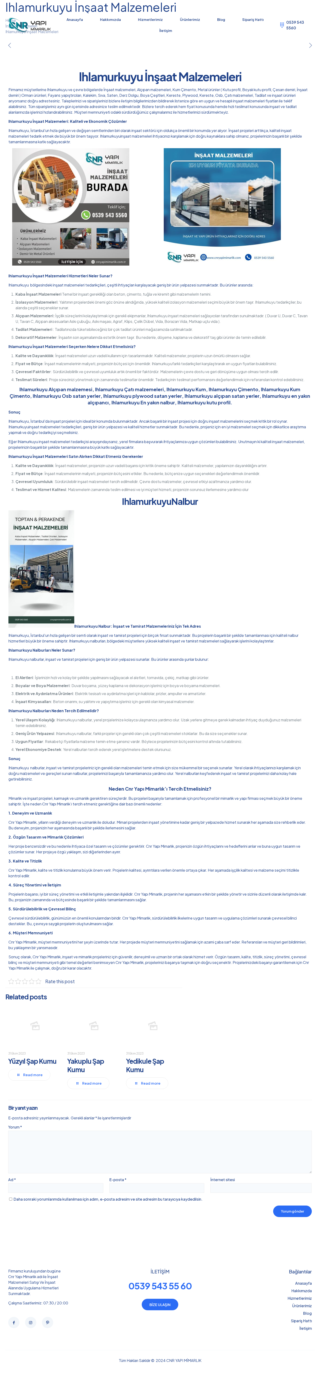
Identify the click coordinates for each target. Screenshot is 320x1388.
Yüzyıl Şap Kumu (32, 1061)
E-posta (118, 1179)
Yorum (15, 1127)
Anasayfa (303, 1283)
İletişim (305, 1328)
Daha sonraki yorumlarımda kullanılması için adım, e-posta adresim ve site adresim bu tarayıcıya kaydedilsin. (108, 1199)
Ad (12, 1179)
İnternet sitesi (222, 1179)
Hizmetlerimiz (300, 1298)
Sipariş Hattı (301, 1320)
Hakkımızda (301, 1290)
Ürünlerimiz (302, 1305)
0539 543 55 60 (160, 1285)
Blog (307, 1313)
